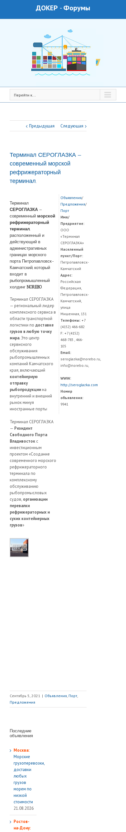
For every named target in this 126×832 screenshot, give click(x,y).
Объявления (71, 197)
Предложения (72, 204)
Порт (64, 210)
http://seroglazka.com (79, 384)
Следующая (71, 126)
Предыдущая (42, 126)
